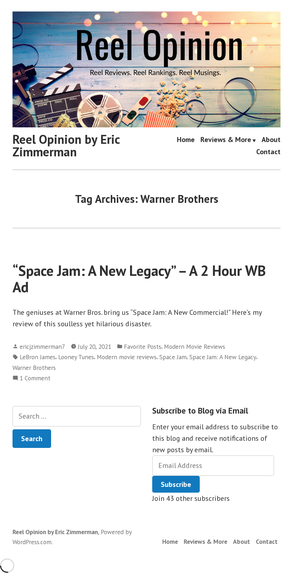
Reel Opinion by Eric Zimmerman (66, 145)
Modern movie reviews (127, 357)
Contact (268, 151)
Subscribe (176, 484)
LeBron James (37, 357)
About (271, 140)
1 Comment (35, 378)
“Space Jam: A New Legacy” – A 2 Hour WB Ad (139, 278)
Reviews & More (225, 140)
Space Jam (173, 357)
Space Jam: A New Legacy (222, 357)
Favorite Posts (142, 346)
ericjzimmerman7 (42, 346)
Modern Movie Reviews (194, 346)
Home (186, 140)
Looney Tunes (76, 357)
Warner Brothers (34, 367)
